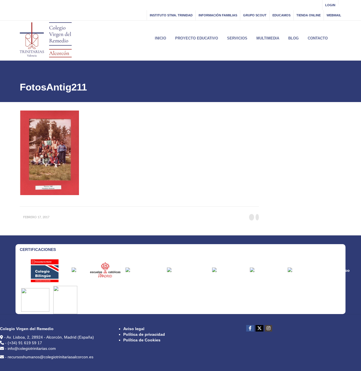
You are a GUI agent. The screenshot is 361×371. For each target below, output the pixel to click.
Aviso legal (133, 328)
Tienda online (308, 15)
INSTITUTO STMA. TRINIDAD (171, 15)
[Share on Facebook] (251, 217)
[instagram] (268, 328)
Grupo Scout (255, 15)
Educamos (281, 15)
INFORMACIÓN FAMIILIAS (218, 15)
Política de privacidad (144, 334)
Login (330, 5)
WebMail (334, 15)
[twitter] (259, 328)
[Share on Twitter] (257, 217)
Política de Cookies (141, 340)
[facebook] (250, 328)
